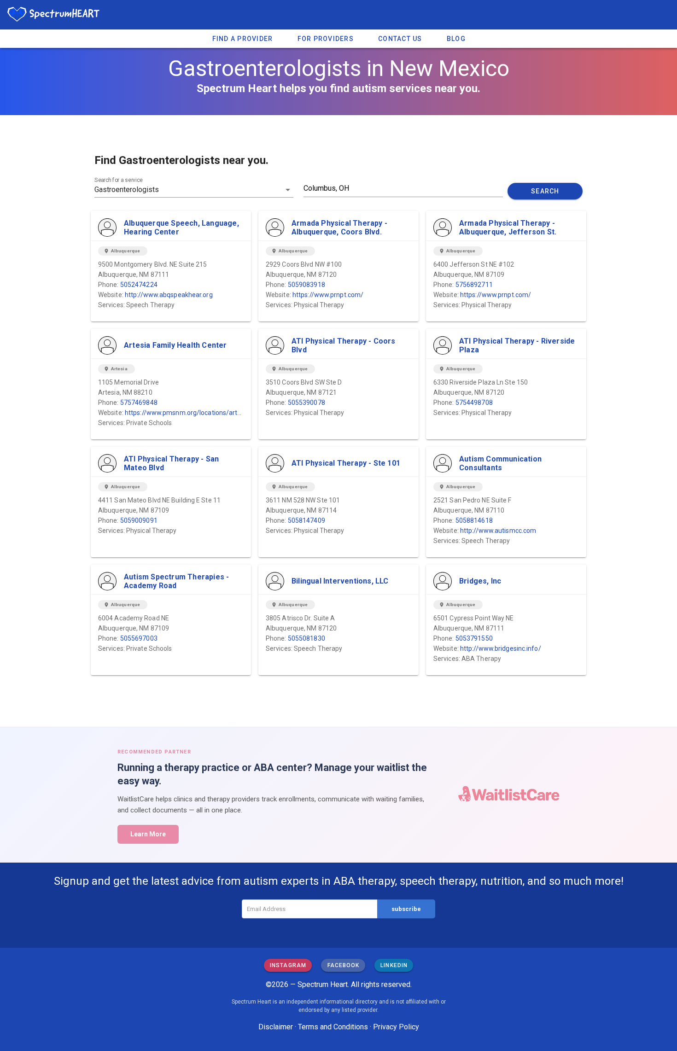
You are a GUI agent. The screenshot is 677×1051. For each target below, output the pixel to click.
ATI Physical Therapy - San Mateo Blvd (171, 463)
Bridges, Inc (480, 581)
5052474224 (139, 284)
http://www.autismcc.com (498, 530)
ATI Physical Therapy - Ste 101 (346, 463)
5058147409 (306, 520)
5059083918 (306, 284)
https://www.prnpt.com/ (327, 294)
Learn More (148, 834)
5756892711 (474, 284)
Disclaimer (275, 1026)
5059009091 (139, 520)
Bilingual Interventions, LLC (340, 581)
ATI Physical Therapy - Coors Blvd (344, 345)
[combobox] (193, 189)
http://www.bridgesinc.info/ (500, 648)
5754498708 (474, 402)
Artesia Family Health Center (175, 345)
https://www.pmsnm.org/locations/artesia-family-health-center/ (220, 412)
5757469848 (139, 402)
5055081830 (306, 638)
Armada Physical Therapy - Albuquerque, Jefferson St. (507, 227)
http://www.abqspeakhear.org (169, 294)
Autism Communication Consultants (500, 463)
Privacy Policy (396, 1026)
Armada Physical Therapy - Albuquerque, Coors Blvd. (339, 227)
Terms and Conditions (333, 1026)
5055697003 (139, 638)
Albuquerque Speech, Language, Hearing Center (181, 227)
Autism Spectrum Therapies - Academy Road (176, 581)
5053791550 (474, 638)
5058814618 (474, 520)
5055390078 (306, 402)
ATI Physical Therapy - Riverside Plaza (517, 345)
